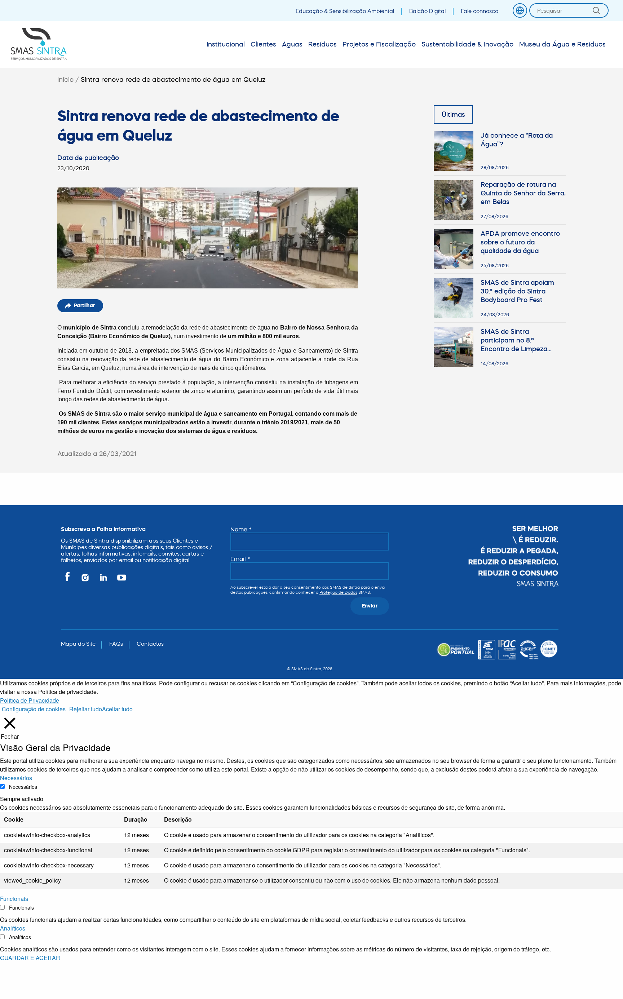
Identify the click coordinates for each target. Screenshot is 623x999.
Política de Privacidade (29, 700)
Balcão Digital (427, 11)
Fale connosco (479, 11)
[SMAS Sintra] (39, 44)
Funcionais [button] (14, 898)
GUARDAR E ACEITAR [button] (30, 958)
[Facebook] (68, 580)
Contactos (150, 643)
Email (240, 559)
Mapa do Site (78, 643)
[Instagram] (85, 580)
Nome (241, 529)
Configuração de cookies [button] (34, 709)
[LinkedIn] (104, 580)
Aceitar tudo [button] (117, 709)
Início (65, 79)
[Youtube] (120, 580)
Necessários (23, 786)
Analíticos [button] (12, 928)
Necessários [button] (16, 778)
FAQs (116, 643)
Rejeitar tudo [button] (85, 709)
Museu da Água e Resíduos (562, 44)
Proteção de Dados (338, 592)
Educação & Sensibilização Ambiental (345, 11)
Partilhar (84, 305)
